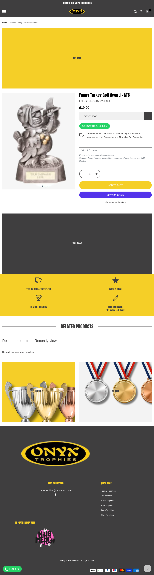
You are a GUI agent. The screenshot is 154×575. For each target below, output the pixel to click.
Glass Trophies (107, 500)
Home (4, 22)
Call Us (13, 569)
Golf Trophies (106, 496)
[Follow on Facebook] (55, 494)
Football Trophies (108, 491)
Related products (15, 341)
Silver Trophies (107, 515)
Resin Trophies (107, 510)
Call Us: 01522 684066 (94, 126)
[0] (147, 11)
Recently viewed (47, 341)
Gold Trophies (107, 505)
